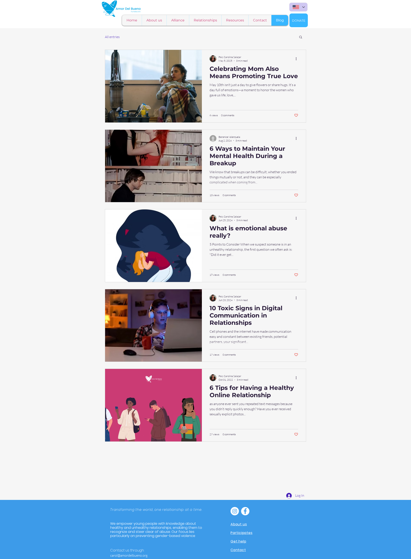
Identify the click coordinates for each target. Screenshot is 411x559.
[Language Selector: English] (298, 7)
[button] (301, 37)
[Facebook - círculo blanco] (245, 511)
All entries (112, 37)
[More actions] (297, 58)
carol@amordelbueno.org (128, 555)
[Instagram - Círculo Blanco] (235, 511)
